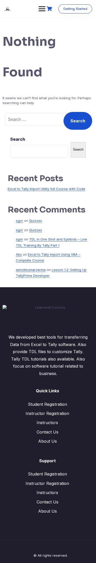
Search (17, 139)
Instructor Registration (47, 413)
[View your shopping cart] (50, 8)
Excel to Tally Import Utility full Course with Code (46, 189)
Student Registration (47, 404)
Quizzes (35, 221)
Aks (19, 254)
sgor (19, 221)
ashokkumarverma (31, 270)
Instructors (47, 422)
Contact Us (47, 432)
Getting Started (75, 9)
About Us (47, 441)
